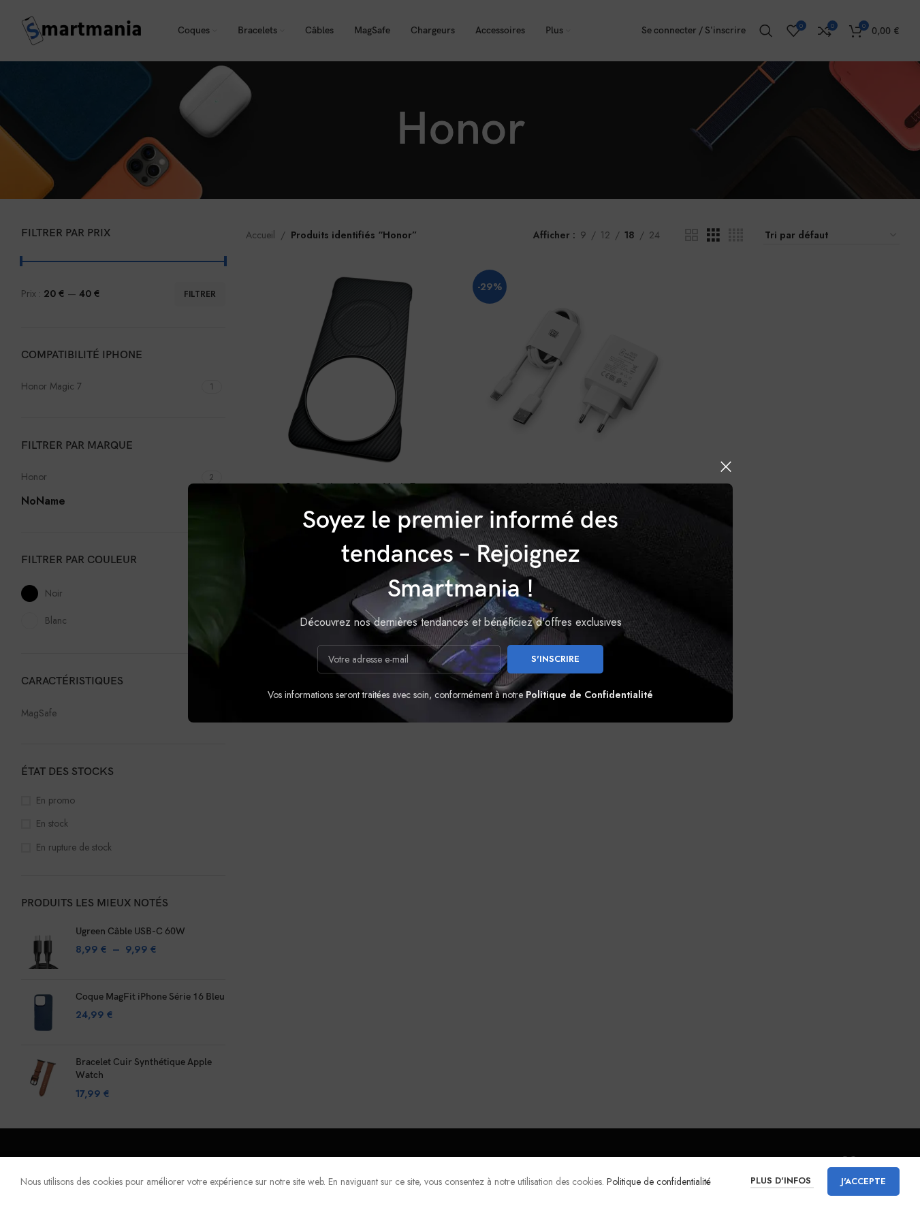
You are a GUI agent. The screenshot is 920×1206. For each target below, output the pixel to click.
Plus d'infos (782, 1180)
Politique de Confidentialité (589, 694)
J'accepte (863, 1181)
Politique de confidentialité (659, 1181)
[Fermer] (726, 466)
